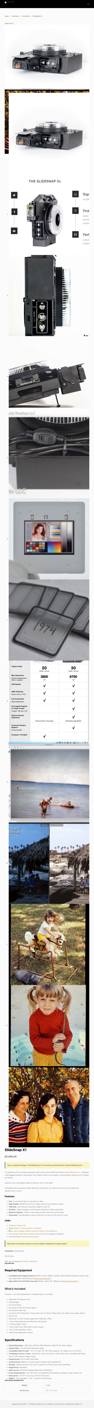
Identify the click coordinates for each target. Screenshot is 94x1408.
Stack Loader (16, 1191)
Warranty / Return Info (17, 1225)
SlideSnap (33, 1261)
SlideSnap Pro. (74, 1172)
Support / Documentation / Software (27, 1228)
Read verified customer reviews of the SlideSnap (39, 1231)
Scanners (25, 1261)
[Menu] (88, 4)
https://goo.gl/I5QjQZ (42, 1278)
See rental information (30, 1237)
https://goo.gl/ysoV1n (70, 1281)
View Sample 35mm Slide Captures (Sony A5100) (27, 1234)
